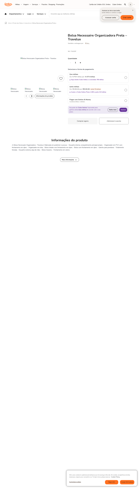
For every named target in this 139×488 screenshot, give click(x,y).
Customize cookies (75, 482)
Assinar (123, 110)
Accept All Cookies (127, 482)
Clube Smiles (117, 4)
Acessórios (27, 23)
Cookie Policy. (115, 477)
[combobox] (77, 14)
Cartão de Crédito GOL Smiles (100, 4)
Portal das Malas (18, 23)
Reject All (111, 482)
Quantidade (72, 58)
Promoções (60, 4)
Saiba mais (113, 110)
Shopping (51, 4)
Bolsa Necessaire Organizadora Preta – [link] (45, 23)
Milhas (17, 4)
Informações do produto (44, 96)
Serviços (35, 4)
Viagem (26, 4)
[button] (32, 96)
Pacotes (44, 4)
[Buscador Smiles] (125, 4)
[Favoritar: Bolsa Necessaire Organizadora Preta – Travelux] (61, 79)
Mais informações (68, 160)
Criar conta (127, 17)
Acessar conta (110, 17)
